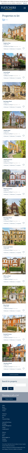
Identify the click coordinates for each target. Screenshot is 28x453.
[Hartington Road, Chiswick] (14, 207)
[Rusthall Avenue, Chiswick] (14, 324)
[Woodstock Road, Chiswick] (14, 353)
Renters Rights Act (6, 437)
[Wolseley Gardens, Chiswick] (14, 178)
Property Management (6, 425)
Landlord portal (5, 429)
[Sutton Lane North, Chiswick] (14, 236)
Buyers (3, 407)
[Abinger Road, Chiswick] (14, 120)
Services (4, 415)
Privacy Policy (4, 444)
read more (19, 3)
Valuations (4, 414)
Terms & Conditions (15, 444)
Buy (5, 388)
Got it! (25, 3)
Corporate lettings (6, 419)
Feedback (4, 439)
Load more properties (14, 374)
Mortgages (4, 424)
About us (4, 432)
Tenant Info (16, 46)
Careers (3, 434)
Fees (3, 417)
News (3, 435)
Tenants (3, 410)
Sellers (3, 405)
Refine (6, 19)
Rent (11, 388)
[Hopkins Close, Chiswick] (14, 32)
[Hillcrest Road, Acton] (14, 265)
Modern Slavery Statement (10, 445)
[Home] (8, 8)
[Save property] (23, 48)
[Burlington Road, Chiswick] (14, 91)
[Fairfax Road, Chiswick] (14, 62)
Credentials (4, 441)
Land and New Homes (6, 422)
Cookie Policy (9, 444)
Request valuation (9, 399)
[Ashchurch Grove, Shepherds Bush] (14, 149)
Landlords (4, 409)
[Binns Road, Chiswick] (14, 294)
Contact (3, 427)
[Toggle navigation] (25, 8)
